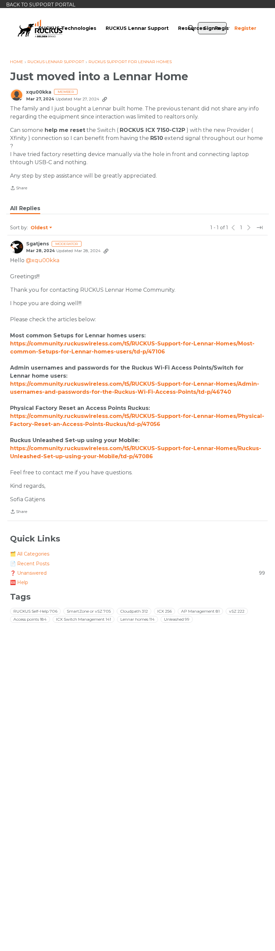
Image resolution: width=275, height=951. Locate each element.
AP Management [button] (200, 611)
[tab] (25, 208)
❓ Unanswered (137, 573)
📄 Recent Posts (29, 564)
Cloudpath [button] (134, 611)
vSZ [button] (236, 611)
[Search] (191, 28)
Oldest (40, 228)
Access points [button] (30, 619)
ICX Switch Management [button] (83, 619)
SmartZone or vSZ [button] (89, 611)
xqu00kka (38, 92)
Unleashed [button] (176, 619)
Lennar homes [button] (137, 619)
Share (18, 188)
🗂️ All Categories (29, 554)
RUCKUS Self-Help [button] (35, 611)
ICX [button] (164, 611)
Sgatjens (37, 244)
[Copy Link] (105, 99)
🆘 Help (19, 582)
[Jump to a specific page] (259, 227)
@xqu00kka (42, 260)
